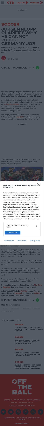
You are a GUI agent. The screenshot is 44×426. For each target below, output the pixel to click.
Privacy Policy (35, 240)
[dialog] (22, 213)
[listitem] (22, 226)
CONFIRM (12, 232)
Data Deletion (9, 240)
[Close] (39, 185)
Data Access (22, 240)
